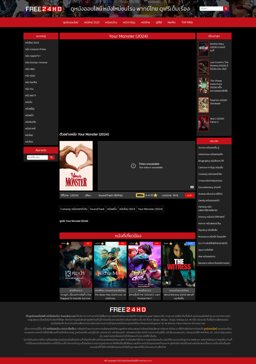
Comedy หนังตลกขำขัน (74, 209)
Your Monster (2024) (150, 209)
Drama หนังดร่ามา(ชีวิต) (210, 194)
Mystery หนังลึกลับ (207, 230)
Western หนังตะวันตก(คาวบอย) (214, 263)
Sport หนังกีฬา (205, 250)
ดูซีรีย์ (159, 22)
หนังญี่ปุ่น (29, 109)
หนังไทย (145, 22)
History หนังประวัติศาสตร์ (211, 217)
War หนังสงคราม (206, 256)
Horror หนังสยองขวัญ (209, 223)
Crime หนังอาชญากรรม (210, 181)
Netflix (172, 22)
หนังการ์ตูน (129, 22)
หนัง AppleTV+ (33, 56)
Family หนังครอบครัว (209, 200)
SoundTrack (97, 209)
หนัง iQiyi (30, 76)
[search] (51, 157)
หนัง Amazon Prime (35, 49)
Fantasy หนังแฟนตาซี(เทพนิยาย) (207, 208)
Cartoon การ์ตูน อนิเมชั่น (210, 167)
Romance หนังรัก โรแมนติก (212, 236)
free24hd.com (145, 360)
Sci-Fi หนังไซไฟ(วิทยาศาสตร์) (212, 243)
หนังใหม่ (29, 135)
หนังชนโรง (111, 22)
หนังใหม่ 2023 (91, 22)
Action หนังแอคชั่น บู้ (208, 147)
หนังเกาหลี (30, 128)
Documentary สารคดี (209, 187)
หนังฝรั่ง (29, 115)
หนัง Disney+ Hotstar (36, 62)
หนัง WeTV (30, 95)
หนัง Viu (29, 89)
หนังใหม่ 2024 (127, 209)
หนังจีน (28, 102)
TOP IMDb (187, 22)
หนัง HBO (30, 69)
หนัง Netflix (31, 82)
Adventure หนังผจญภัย (210, 154)
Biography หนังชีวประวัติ (211, 161)
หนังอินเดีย (30, 122)
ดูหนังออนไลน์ (70, 22)
